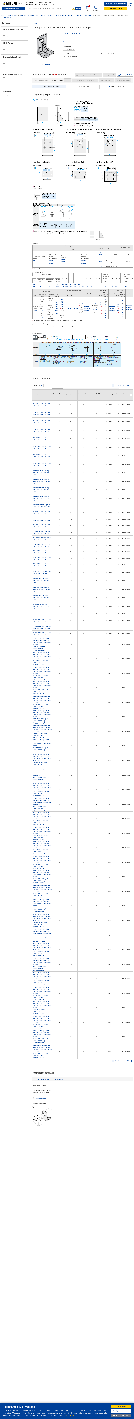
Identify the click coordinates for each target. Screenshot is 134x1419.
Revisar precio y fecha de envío (86, 80)
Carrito (87, 10)
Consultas (95, 10)
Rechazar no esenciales (121, 1415)
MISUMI (34, 23)
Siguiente (131, 385)
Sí (6, 33)
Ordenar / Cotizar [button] (116, 8)
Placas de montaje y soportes (64, 15)
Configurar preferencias (121, 1411)
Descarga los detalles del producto (90, 75)
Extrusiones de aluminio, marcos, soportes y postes (36, 15)
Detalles (67, 41)
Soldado (69, 54)
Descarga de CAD (126, 75)
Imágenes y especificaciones (50, 86)
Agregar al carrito (124, 80)
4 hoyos (8, 95)
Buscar (78, 8)
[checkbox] (14, 33)
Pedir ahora (107, 80)
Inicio (2, 15)
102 (128, 385)
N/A (7, 36)
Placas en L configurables (84, 15)
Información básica (43, 1079)
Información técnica (40, 1098)
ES (131, 5)
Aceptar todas (121, 1406)
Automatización (12, 15)
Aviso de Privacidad (70, 1415)
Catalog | (47, 64)
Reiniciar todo (23, 23)
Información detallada (117, 86)
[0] (87, 7)
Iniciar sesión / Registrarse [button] (117, 3)
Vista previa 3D (109, 75)
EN (131, 3)
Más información (60, 1079)
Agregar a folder (43, 80)
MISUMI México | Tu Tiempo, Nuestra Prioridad (16, 2)
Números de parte (84, 86)
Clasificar (131, 395)
